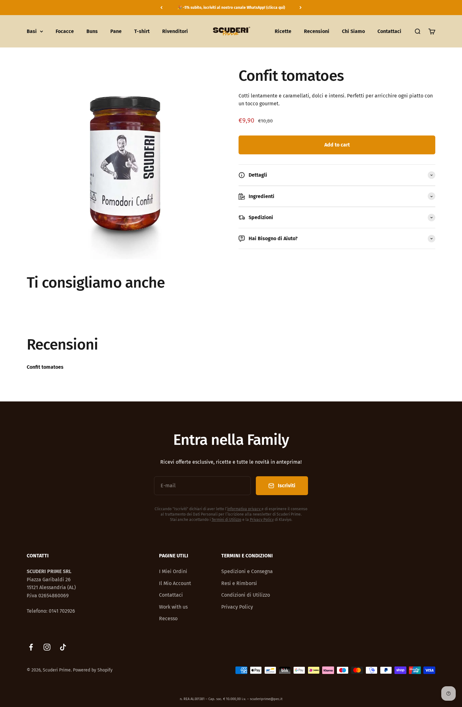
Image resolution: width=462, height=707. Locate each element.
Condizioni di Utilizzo (245, 595)
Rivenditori (175, 31)
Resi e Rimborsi (239, 583)
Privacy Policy (262, 519)
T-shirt (142, 31)
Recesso (168, 618)
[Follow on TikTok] (63, 647)
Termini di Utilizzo (226, 519)
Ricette (283, 31)
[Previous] (161, 7)
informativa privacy (244, 509)
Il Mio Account (175, 583)
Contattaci (389, 31)
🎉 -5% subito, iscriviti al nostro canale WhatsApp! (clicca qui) (231, 7)
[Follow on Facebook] (31, 647)
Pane (116, 31)
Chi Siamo (353, 31)
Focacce (65, 31)
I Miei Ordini (173, 571)
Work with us (173, 607)
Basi (32, 31)
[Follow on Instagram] (47, 647)
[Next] (301, 7)
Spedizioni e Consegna (247, 571)
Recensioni (316, 31)
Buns (92, 31)
